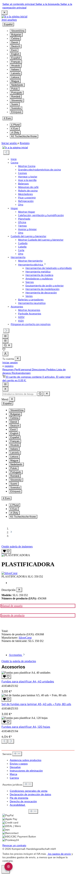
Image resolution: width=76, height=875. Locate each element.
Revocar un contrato (14, 845)
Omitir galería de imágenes (17, 546)
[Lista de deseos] (3, 349)
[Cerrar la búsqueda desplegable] (47, 393)
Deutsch (15, 46)
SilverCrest (25, 637)
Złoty (15, 132)
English (15, 54)
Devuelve (15, 767)
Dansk (14, 42)
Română (15, 96)
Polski (14, 88)
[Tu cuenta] (5, 354)
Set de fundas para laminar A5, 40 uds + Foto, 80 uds (36, 704)
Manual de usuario (12, 605)
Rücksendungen (21, 373)
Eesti (14, 50)
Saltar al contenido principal (18, 4)
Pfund (15, 124)
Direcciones (39, 369)
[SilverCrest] (38, 573)
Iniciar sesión (9, 143)
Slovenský (17, 100)
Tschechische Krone (24, 136)
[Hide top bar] (4, 12)
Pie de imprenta (19, 798)
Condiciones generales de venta (28, 791)
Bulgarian (16, 34)
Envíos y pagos (19, 763)
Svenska (16, 108)
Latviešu (15, 73)
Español (15, 58)
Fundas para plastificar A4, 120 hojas (25, 727)
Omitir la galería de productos (18, 661)
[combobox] (19, 394)
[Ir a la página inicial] (14, 16)
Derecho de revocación (23, 801)
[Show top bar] (5, 384)
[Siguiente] (6, 330)
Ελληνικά (16, 112)
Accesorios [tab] (16, 654)
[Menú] (5, 336)
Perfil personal (23, 369)
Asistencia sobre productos (25, 760)
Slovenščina (17, 30)
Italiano (15, 69)
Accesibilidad (18, 805)
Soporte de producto (13, 615)
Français (15, 61)
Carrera (14, 778)
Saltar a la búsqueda (47, 4)
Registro (25, 143)
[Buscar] (7, 345)
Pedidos (51, 369)
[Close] (5, 389)
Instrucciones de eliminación (26, 770)
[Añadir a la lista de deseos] (6, 551)
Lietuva (15, 77)
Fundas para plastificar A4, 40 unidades (27, 681)
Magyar (15, 81)
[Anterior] (6, 152)
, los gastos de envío (59, 854)
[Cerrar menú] (18, 358)
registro (9, 366)
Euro (14, 128)
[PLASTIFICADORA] (15, 555)
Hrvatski (15, 65)
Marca (13, 774)
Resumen (8, 369)
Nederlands (17, 85)
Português (16, 92)
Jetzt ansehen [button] (9, 19)
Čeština (15, 38)
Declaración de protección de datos (30, 794)
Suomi (14, 104)
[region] (38, 552)
